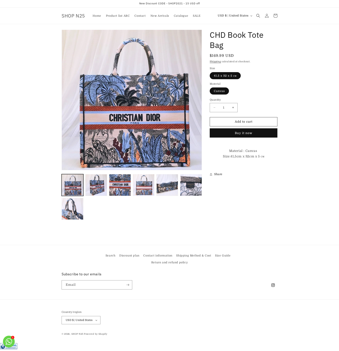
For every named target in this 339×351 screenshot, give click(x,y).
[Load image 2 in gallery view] (96, 185)
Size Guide (223, 255)
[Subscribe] (127, 284)
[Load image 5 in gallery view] (167, 185)
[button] (258, 15)
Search (111, 255)
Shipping (215, 61)
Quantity (215, 99)
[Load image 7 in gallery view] (72, 209)
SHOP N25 (77, 334)
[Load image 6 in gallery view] (191, 185)
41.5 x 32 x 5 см (225, 75)
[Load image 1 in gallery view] (72, 185)
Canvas (219, 91)
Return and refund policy (169, 262)
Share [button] (218, 174)
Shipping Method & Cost (193, 255)
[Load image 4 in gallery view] (144, 185)
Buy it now (243, 133)
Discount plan (129, 255)
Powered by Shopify (95, 334)
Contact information (157, 255)
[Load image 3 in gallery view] (120, 185)
